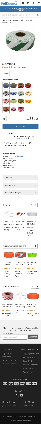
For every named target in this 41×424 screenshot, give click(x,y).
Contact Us (28, 402)
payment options (9, 364)
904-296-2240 (28, 405)
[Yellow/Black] (20, 101)
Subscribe (33, 337)
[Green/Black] (13, 85)
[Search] (37, 15)
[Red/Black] (28, 85)
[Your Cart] (29, 3)
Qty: (4, 119)
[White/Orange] (28, 93)
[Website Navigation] (38, 3)
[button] (31, 205)
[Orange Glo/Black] (6, 109)
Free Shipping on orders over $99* (20, 9)
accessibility (27, 372)
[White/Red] (6, 101)
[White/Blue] (13, 93)
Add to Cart (20, 126)
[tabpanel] (20, 113)
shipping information (31, 354)
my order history (9, 360)
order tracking (29, 361)
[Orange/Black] (20, 85)
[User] (33, 3)
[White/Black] (6, 93)
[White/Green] (20, 93)
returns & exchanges (31, 357)
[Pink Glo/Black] (13, 109)
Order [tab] (6, 74)
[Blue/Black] (6, 85)
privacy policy (28, 368)
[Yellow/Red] (28, 101)
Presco (11, 158)
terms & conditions (30, 365)
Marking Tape (18, 156)
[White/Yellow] (13, 101)
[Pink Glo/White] (20, 109)
